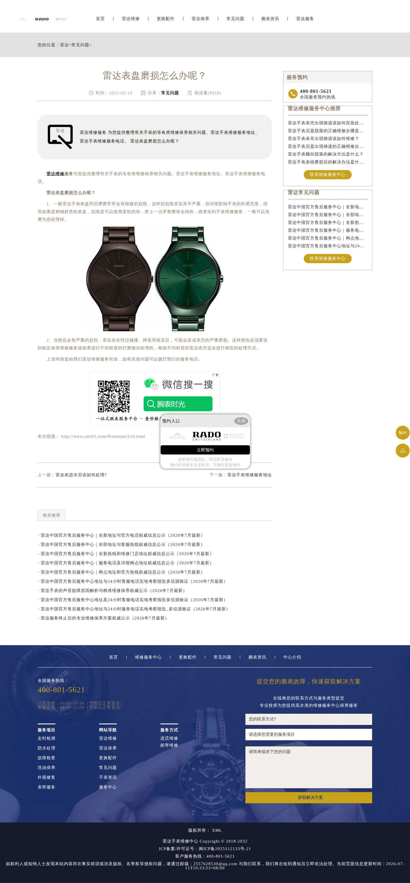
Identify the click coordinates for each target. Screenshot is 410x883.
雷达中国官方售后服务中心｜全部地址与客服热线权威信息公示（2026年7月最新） (328, 214)
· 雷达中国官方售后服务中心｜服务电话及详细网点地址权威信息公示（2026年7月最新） (126, 563)
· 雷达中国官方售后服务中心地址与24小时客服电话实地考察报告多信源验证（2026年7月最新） (133, 581)
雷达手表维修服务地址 (249, 475)
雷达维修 (131, 19)
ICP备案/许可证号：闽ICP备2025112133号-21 (205, 849)
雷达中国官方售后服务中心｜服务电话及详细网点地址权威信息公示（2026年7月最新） (328, 230)
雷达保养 (200, 19)
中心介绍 (292, 657)
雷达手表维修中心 (180, 841)
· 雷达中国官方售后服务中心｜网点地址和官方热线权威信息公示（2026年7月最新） (121, 572)
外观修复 (47, 777)
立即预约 (205, 450)
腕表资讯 (270, 19)
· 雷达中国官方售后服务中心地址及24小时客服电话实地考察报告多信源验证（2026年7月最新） (133, 599)
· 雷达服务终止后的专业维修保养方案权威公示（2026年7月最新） (103, 618)
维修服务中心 (148, 657)
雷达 (64, 45)
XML (217, 830)
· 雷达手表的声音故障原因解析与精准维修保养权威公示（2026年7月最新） (112, 590)
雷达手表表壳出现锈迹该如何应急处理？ (328, 123)
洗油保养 (47, 768)
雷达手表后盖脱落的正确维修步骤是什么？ (328, 131)
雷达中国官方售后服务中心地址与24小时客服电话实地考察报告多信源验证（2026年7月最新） (328, 246)
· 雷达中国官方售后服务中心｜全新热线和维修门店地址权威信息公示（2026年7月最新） (126, 553)
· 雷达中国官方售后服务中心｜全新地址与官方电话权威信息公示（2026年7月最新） (121, 535)
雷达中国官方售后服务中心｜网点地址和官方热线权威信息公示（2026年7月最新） (328, 238)
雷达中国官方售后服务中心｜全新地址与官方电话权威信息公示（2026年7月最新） (328, 207)
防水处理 (47, 748)
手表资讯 (108, 777)
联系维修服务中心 (328, 174)
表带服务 (47, 787)
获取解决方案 (310, 797)
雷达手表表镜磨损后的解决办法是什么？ (328, 162)
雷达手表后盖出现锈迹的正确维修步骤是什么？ (328, 146)
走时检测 (47, 738)
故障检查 (47, 758)
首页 (100, 19)
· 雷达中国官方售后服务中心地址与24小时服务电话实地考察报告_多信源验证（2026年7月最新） (134, 609)
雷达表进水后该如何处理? (81, 475)
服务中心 (108, 787)
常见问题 (235, 19)
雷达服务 (305, 19)
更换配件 (166, 19)
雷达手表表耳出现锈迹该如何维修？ (323, 138)
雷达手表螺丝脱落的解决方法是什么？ (326, 154)
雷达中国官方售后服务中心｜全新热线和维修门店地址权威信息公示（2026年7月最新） (328, 222)
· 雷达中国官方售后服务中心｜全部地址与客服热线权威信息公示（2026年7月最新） (121, 544)
